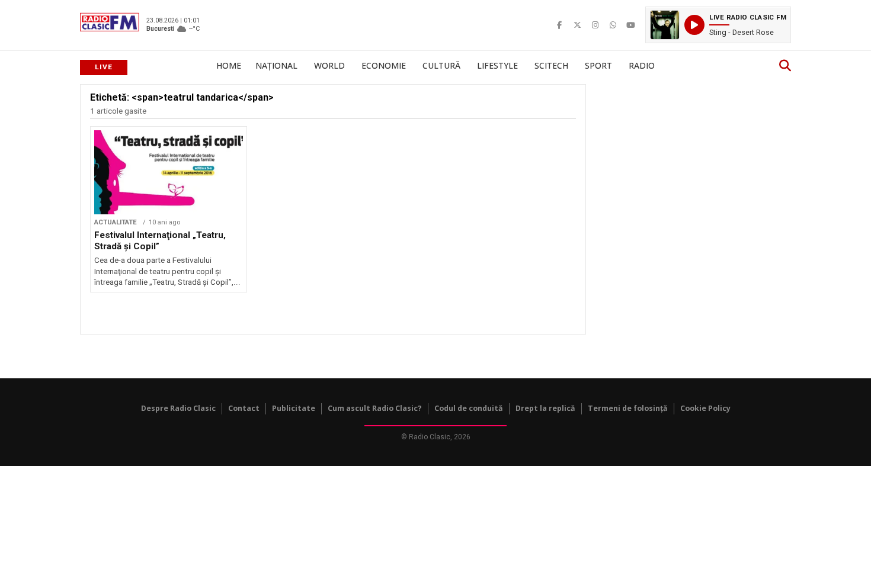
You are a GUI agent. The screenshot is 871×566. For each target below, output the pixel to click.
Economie (383, 65)
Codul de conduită (468, 408)
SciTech (551, 65)
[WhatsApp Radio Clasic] (612, 24)
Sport (598, 65)
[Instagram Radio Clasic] (594, 24)
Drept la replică (545, 408)
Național (276, 65)
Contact (244, 408)
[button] (718, 25)
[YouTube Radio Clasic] (630, 24)
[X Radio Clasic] (577, 24)
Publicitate (293, 408)
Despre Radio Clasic (178, 408)
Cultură (441, 65)
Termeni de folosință (628, 408)
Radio (642, 65)
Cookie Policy (705, 408)
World (329, 65)
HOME (228, 65)
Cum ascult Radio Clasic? (375, 408)
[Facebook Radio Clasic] (559, 24)
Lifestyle (497, 65)
